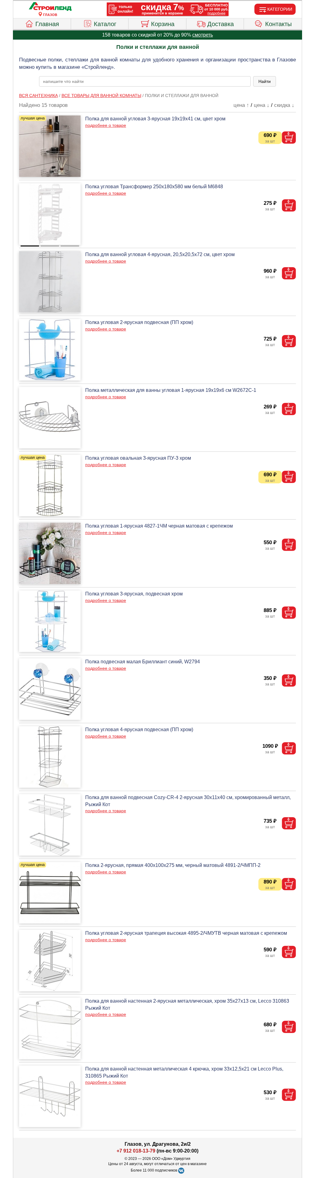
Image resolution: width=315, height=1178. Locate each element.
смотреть (202, 34)
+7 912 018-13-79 (136, 1150)
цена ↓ (261, 105)
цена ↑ (241, 105)
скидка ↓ (284, 105)
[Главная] (50, 7)
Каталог (105, 24)
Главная (47, 24)
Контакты (278, 24)
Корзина (162, 24)
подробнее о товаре (105, 125)
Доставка (220, 24)
